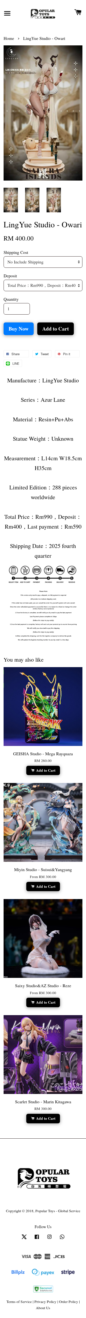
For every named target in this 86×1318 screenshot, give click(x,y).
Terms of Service (19, 1301)
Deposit (10, 276)
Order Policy (68, 1301)
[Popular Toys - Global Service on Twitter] (24, 1238)
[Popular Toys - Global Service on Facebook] (36, 1238)
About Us (43, 1307)
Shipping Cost (16, 252)
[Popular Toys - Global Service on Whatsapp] (62, 1238)
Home (9, 38)
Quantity (11, 299)
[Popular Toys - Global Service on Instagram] (49, 1238)
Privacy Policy (45, 1301)
